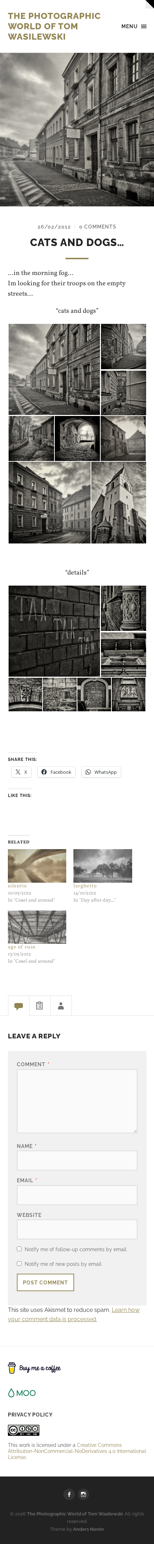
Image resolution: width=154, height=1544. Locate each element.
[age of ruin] (37, 927)
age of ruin (21, 947)
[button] (54, 369)
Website (29, 1215)
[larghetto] (102, 865)
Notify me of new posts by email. (63, 1264)
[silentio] (37, 865)
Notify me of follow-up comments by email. (76, 1249)
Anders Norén (88, 1529)
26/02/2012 (54, 227)
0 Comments (97, 227)
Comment (33, 1064)
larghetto (85, 886)
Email (27, 1180)
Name (27, 1146)
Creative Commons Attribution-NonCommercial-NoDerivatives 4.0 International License (77, 1451)
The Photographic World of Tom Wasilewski (54, 26)
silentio (17, 886)
